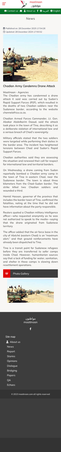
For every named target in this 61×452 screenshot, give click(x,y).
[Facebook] (37, 11)
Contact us (12, 10)
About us (30, 10)
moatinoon (36, 4)
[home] (21, 11)
